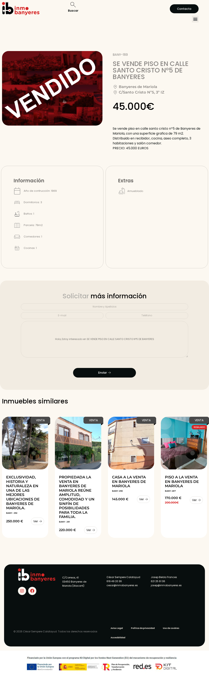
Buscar (73, 11)
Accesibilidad (118, 637)
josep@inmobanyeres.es (166, 585)
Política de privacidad (143, 628)
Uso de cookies (171, 628)
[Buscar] (73, 4)
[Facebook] (32, 591)
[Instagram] (22, 591)
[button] (195, 19)
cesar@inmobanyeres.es (122, 585)
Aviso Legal (117, 628)
